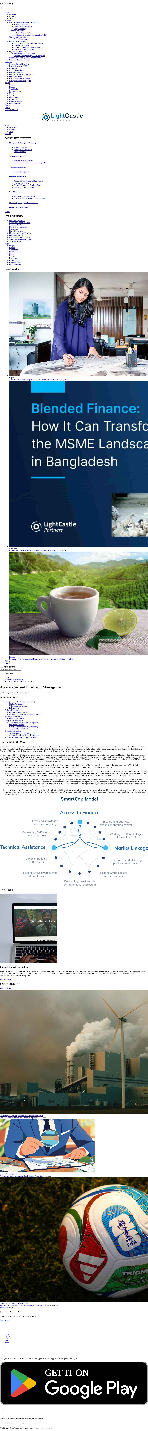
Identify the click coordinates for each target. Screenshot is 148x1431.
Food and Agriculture (17, 221)
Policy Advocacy (20, 29)
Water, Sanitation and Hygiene (20, 81)
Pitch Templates (15, 103)
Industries (8, 62)
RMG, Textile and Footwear (19, 79)
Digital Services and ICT (18, 66)
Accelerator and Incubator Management (28, 43)
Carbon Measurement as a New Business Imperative (19, 1118)
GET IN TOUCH (11, 110)
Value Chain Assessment (23, 27)
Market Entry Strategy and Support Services (25, 58)
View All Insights (6, 988)
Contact (12, 16)
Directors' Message (16, 252)
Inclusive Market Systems (23, 33)
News (11, 93)
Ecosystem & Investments (18, 41)
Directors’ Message (16, 91)
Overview (13, 14)
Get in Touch (5, 1320)
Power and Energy (16, 235)
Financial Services (16, 72)
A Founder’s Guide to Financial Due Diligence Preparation (21, 1176)
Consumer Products (16, 70)
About (7, 12)
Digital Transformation (17, 52)
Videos (11, 95)
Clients (7, 106)
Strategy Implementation (18, 37)
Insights (7, 83)
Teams (11, 18)
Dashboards (13, 97)
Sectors (7, 212)
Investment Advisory (21, 45)
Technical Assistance (16, 31)
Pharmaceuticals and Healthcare (20, 74)
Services (8, 20)
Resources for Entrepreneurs (19, 60)
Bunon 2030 (13, 99)
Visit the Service (6, 979)
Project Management (21, 39)
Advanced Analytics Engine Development (29, 56)
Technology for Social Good (24, 54)
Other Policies (48, 1428)
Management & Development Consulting (24, 22)
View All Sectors (15, 241)
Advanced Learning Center (24, 49)
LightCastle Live (15, 101)
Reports (12, 87)
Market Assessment (21, 25)
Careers (7, 108)
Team (11, 132)
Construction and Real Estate (19, 64)
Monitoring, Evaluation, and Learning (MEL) (30, 35)
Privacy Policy (39, 1428)
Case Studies (14, 89)
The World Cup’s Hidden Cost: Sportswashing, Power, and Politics (24, 1305)
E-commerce (13, 68)
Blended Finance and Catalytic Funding (28, 47)
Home (7, 677)
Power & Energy (15, 76)
